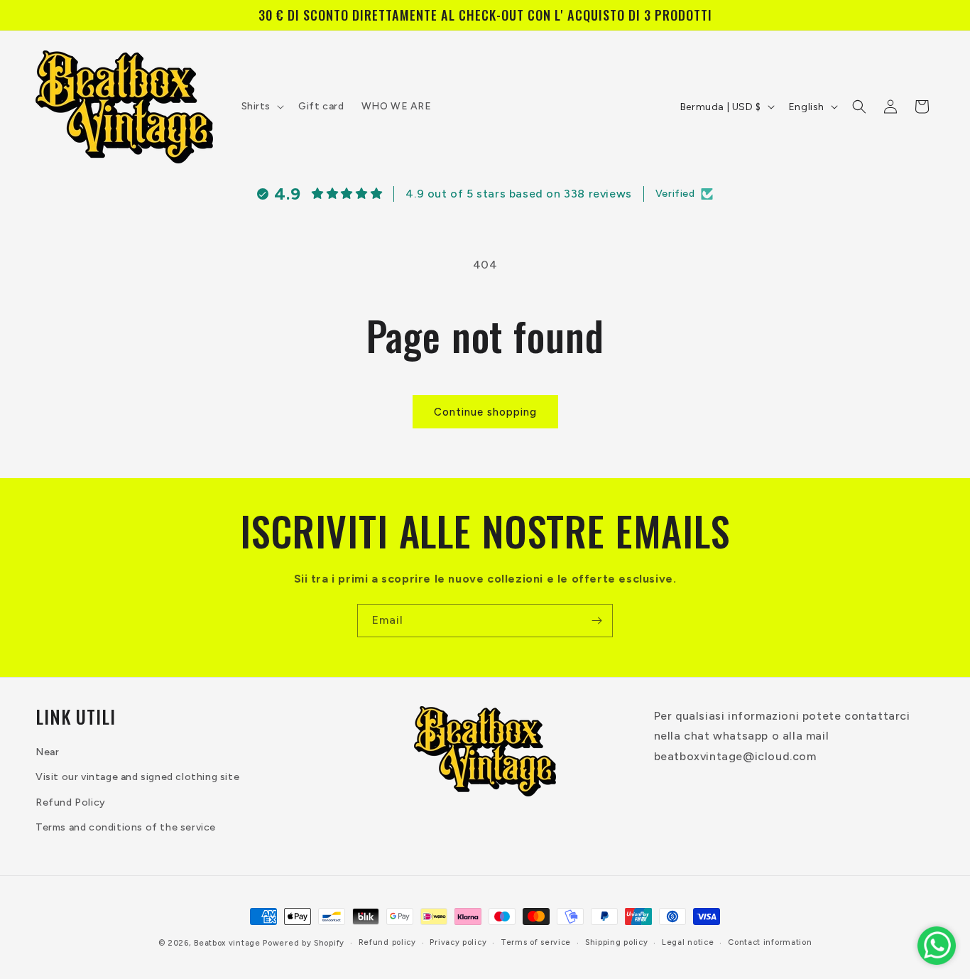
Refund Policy (71, 802)
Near (47, 753)
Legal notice (688, 942)
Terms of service (536, 942)
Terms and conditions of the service (126, 827)
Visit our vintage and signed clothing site (137, 778)
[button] (261, 106)
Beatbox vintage (227, 943)
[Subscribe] (596, 620)
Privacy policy (458, 942)
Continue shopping (485, 412)
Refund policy (387, 942)
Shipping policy (616, 942)
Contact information (770, 942)
